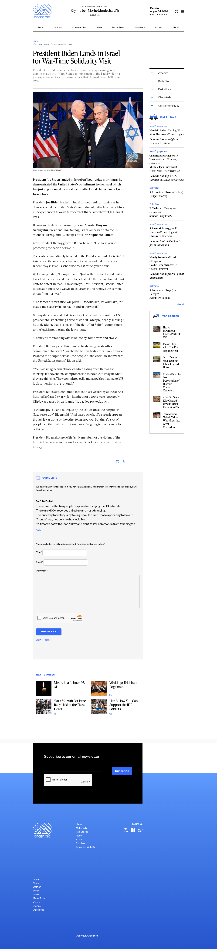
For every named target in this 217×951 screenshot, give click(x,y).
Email (39, 562)
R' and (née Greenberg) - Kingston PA (162, 212)
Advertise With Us (85, 847)
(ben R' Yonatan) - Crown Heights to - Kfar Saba (163, 232)
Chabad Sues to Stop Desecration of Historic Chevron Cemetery (171, 382)
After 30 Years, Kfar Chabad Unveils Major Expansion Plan (171, 402)
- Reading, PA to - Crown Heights (166, 132)
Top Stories (82, 832)
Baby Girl (154, 188)
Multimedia (82, 828)
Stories (37, 906)
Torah (41, 28)
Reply (38, 530)
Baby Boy (154, 204)
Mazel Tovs (39, 898)
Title (39, 552)
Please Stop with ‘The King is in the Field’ (171, 347)
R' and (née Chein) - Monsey (166, 194)
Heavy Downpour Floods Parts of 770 (171, 332)
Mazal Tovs (118, 28)
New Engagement (158, 126)
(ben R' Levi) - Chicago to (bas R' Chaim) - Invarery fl (163, 263)
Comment (42, 571)
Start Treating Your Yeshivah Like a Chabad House (171, 362)
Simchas (80, 843)
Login (38, 640)
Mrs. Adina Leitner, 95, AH (69, 684)
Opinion (58, 28)
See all (180, 304)
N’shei (99, 28)
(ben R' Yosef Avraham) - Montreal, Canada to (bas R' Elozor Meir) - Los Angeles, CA (164, 163)
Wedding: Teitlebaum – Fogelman (125, 684)
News (35, 41)
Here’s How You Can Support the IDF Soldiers (123, 704)
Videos (36, 902)
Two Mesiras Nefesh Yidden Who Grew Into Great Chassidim (171, 420)
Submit (159, 28)
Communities (79, 28)
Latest (36, 879)
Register (47, 640)
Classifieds (139, 28)
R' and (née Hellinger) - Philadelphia (162, 294)
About (176, 28)
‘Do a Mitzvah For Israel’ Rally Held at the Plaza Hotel (70, 704)
